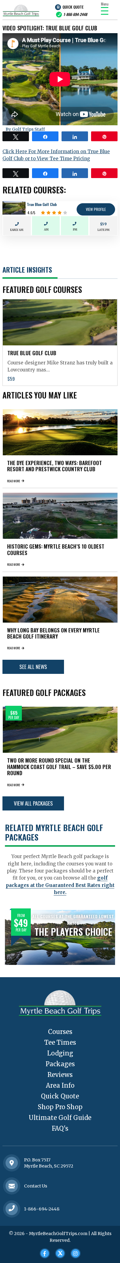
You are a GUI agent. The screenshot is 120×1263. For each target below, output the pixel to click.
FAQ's (60, 1128)
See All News (33, 666)
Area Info (60, 1085)
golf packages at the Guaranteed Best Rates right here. (60, 885)
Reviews (60, 1074)
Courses (60, 1032)
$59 (103, 224)
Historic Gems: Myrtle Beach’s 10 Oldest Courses (55, 549)
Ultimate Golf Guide (60, 1117)
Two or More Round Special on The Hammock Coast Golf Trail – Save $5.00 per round (59, 766)
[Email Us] (11, 1186)
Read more (13, 481)
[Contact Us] (11, 1163)
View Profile (96, 209)
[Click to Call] (12, 1208)
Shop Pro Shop (60, 1107)
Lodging (60, 1053)
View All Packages (33, 803)
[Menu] (104, 11)
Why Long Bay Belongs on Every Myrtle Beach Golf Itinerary (53, 633)
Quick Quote (72, 7)
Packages (60, 1064)
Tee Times (60, 1042)
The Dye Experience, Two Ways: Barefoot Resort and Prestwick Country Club (54, 466)
